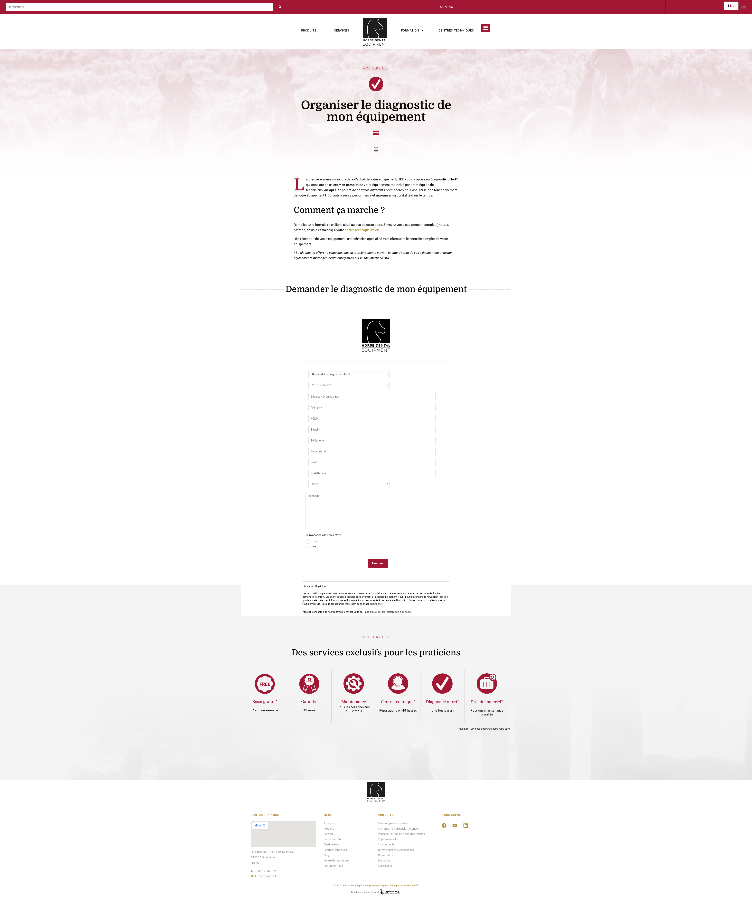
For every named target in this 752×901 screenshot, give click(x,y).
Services (341, 30)
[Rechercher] (139, 7)
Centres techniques (456, 30)
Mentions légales (379, 885)
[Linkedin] (466, 826)
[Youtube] (455, 826)
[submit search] (281, 7)
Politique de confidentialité (404, 885)
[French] (729, 6)
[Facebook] (444, 826)
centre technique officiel (362, 230)
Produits (308, 30)
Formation (410, 30)
